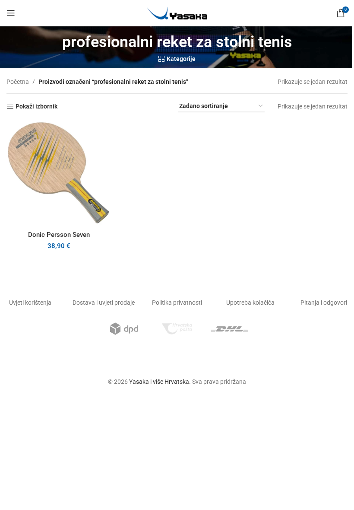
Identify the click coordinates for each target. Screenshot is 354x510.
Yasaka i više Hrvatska (159, 381)
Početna (17, 81)
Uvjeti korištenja (30, 302)
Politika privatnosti (177, 302)
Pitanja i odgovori (323, 302)
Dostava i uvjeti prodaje (104, 302)
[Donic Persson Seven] (58, 173)
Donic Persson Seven (59, 235)
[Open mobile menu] (10, 13)
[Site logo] (177, 12)
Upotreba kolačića (250, 302)
